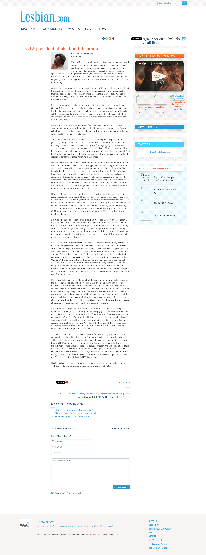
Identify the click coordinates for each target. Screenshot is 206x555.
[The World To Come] (147, 203)
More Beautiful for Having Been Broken (177, 104)
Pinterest (113, 38)
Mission (154, 525)
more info (143, 112)
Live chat (181, 39)
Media (152, 536)
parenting (117, 394)
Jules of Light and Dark (144, 108)
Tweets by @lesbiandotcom (160, 152)
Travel (105, 28)
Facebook (103, 38)
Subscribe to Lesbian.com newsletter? (69, 493)
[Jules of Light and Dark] (147, 216)
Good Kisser (161, 107)
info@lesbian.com (93, 534)
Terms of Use (158, 547)
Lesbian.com (45, 16)
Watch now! (159, 76)
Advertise (156, 540)
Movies (74, 28)
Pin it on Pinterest (67, 382)
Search (184, 3)
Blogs (81, 394)
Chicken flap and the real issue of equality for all (75, 413)
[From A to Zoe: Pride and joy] (147, 191)
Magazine (29, 28)
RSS (110, 38)
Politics (125, 397)
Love (89, 28)
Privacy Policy (159, 544)
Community (52, 28)
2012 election (71, 394)
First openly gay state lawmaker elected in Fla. (75, 409)
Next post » (121, 428)
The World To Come (149, 63)
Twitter (106, 38)
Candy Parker (91, 394)
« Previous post (63, 428)
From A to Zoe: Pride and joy (166, 191)
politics (126, 394)
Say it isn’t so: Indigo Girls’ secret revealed (164, 178)
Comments (124, 384)
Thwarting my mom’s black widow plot (72, 416)
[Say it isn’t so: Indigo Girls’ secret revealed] (147, 178)
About (153, 521)
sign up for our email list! (153, 39)
